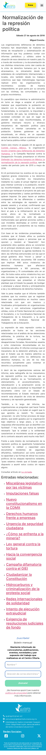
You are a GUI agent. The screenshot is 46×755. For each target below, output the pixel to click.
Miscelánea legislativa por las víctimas (24, 485)
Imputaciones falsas (22, 493)
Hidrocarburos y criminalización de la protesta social (22, 589)
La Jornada (26, 472)
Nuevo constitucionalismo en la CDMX (24, 503)
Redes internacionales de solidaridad (24, 601)
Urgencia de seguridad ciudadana (24, 526)
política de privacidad (16, 693)
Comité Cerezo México (13, 148)
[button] (9, 5)
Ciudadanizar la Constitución (19, 576)
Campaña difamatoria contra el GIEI (23, 566)
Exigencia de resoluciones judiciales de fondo (24, 623)
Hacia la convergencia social (24, 556)
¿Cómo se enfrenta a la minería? (25, 536)
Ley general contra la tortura (23, 546)
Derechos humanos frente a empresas (22, 516)
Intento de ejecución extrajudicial (22, 611)
